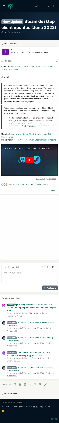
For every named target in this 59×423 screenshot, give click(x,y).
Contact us (7, 407)
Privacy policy (32, 407)
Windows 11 (12, 331)
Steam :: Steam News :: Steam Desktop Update (34, 140)
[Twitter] (56, 419)
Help (41, 407)
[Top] (52, 407)
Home (47, 407)
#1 (57, 61)
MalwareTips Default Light (15, 402)
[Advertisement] (29, 227)
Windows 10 (12, 376)
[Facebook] (52, 419)
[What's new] (48, 6)
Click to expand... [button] (29, 126)
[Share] (53, 61)
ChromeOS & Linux (15, 361)
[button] (4, 6)
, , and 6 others (28, 184)
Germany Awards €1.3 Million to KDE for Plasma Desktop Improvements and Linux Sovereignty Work (31, 307)
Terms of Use (19, 407)
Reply (55, 190)
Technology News (14, 316)
